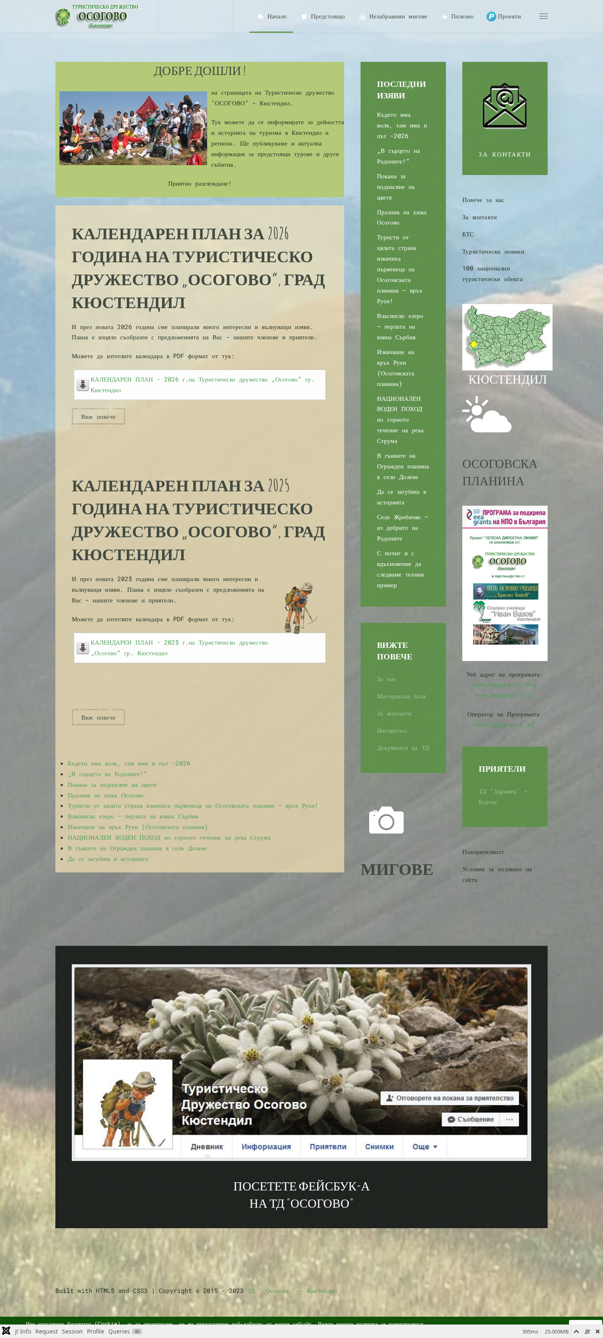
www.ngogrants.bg (504, 724)
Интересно (392, 730)
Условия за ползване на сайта (497, 874)
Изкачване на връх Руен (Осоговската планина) (138, 826)
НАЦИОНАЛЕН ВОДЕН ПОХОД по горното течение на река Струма (169, 837)
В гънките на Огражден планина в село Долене (137, 848)
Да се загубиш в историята (108, 858)
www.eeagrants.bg (504, 695)
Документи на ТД (403, 747)
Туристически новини (493, 251)
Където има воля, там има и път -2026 (129, 763)
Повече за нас (483, 199)
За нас (386, 679)
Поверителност (483, 851)
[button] (543, 16)
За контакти (394, 713)
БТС (468, 234)
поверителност (406, 1323)
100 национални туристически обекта (492, 273)
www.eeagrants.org (505, 684)
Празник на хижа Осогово (106, 795)
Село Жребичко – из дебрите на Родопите (402, 527)
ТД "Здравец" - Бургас (503, 796)
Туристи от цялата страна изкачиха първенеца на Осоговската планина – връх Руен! (193, 805)
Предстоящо (328, 16)
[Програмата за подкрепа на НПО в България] (505, 582)
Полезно (462, 16)
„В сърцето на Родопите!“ (107, 774)
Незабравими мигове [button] (398, 16)
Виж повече (98, 416)
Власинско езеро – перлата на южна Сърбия (133, 816)
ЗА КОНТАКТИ (505, 154)
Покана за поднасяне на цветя (112, 784)
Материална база (401, 696)
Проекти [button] (509, 16)
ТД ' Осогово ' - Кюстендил (292, 1290)
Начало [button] (277, 16)
